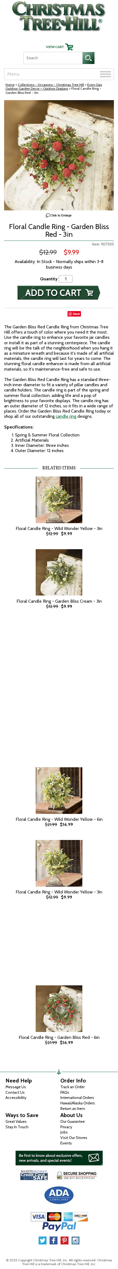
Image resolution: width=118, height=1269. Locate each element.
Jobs (64, 1132)
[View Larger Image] (59, 155)
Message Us (15, 1086)
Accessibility (15, 1097)
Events (66, 1143)
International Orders (77, 1097)
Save (76, 314)
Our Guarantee (72, 1121)
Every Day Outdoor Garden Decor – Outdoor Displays (53, 87)
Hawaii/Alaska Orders (77, 1103)
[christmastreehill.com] (59, 15)
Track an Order (72, 1086)
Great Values (16, 1121)
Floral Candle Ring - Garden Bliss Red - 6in (59, 1037)
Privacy (66, 1126)
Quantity (49, 278)
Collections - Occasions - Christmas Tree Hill (51, 85)
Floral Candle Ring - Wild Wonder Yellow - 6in (59, 819)
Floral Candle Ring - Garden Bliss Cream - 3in (59, 601)
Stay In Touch (17, 1126)
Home (10, 85)
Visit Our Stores (73, 1137)
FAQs (64, 1092)
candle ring (66, 416)
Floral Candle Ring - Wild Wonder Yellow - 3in (59, 528)
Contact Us (15, 1092)
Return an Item (72, 1108)
